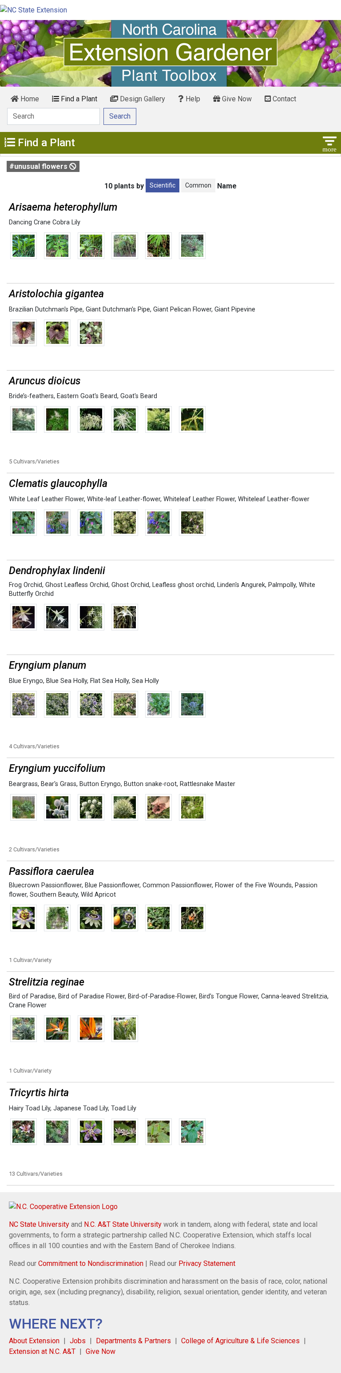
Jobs (78, 1341)
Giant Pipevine (234, 309)
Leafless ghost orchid (183, 585)
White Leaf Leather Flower (46, 499)
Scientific (162, 185)
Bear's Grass (58, 784)
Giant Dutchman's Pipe (118, 309)
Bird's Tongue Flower (228, 996)
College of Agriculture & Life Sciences (240, 1341)
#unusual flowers (39, 166)
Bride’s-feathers (31, 396)
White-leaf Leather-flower (123, 499)
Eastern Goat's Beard (87, 396)
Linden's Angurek (241, 585)
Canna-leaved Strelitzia (294, 996)
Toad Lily (123, 1108)
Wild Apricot (98, 894)
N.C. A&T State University (123, 1224)
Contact (283, 99)
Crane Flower (28, 1005)
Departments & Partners (133, 1341)
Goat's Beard (138, 396)
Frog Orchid (25, 585)
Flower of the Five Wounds (253, 885)
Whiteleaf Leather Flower (199, 499)
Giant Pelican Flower (182, 309)
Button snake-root (150, 784)
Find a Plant (78, 99)
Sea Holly (145, 681)
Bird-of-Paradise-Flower (162, 996)
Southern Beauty (54, 894)
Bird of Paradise (32, 996)
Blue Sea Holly (66, 681)
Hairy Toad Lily (29, 1108)
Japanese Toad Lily (80, 1108)
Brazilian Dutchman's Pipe (46, 309)
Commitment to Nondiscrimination (90, 1263)
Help (192, 99)
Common (198, 185)
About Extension (34, 1341)
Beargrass (23, 784)
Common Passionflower (177, 885)
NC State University (39, 1224)
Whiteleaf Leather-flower (273, 499)
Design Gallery (141, 99)
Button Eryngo (100, 784)
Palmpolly (282, 585)
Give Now (236, 99)
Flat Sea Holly (109, 681)
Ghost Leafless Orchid (76, 585)
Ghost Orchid (130, 585)
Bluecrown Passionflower (45, 885)
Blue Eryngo (26, 681)
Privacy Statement (206, 1263)
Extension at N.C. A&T (42, 1351)
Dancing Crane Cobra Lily (44, 222)
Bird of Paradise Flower (91, 996)
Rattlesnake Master (207, 784)
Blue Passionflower (112, 885)
